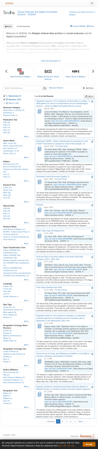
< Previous (50, 421)
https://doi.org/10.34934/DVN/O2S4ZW (68, 269)
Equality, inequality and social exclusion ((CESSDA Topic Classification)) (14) (16, 262)
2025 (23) (6, 211)
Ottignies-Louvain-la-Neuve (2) (14, 354)
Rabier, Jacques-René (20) (12, 146)
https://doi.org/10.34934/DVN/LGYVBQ (58, 402)
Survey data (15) (9, 307)
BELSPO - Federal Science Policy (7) (16, 232)
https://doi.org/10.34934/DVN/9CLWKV (58, 333)
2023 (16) (6, 216)
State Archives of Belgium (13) (14, 229)
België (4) (6, 396)
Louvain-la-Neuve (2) (10, 351)
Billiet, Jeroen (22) (9, 143)
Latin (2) (6, 294)
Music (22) (7, 192)
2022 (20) (6, 218)
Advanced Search (56, 87)
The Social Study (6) (10, 234)
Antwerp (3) (7, 333)
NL (73, 445)
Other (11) (7, 177)
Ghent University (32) (11, 372)
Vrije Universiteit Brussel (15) (13, 382)
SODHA (9, 3)
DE (60, 445)
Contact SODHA (78, 26)
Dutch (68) (7, 291)
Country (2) (7, 403)
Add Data (89, 88)
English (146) (8, 286)
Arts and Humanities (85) (12, 166)
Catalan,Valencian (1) (11, 296)
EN (64, 445)
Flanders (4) (7, 330)
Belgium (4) (7, 393)
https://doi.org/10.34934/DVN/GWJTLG (59, 156)
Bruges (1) (7, 361)
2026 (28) (6, 208)
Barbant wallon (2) (9, 341)
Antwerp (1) (7, 356)
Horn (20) (6, 198)
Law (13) (6, 174)
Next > (81, 421)
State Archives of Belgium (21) (14, 377)
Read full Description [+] (51, 60)
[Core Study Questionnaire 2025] (39, 292)
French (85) (7, 289)
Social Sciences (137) (11, 164)
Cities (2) (6, 401)
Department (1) (8, 112)
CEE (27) (6, 375)
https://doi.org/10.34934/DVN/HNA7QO (65, 121)
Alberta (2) (7, 338)
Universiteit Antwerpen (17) (13, 380)
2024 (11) (6, 213)
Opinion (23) (7, 190)
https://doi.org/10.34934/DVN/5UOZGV (68, 184)
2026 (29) (6, 122)
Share (91, 26)
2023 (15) (6, 130)
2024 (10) (6, 127)
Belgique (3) (7, 398)
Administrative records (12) (12, 309)
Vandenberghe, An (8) (11, 151)
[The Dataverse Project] (87, 436)
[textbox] (22, 88)
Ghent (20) (7, 195)
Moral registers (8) (9, 312)
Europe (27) (7, 187)
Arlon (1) (6, 359)
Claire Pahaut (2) (9, 239)
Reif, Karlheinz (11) (10, 148)
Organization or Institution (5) (13, 110)
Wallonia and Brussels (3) (12, 335)
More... (27, 136)
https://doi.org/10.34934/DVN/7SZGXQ (58, 295)
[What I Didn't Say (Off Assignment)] (39, 236)
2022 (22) (6, 132)
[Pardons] (39, 210)
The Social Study (61, 146)
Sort (90, 96)
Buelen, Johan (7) (9, 153)
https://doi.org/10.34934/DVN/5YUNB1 (58, 368)
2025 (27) (6, 125)
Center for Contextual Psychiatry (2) (16, 237)
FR (69, 445)
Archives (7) (7, 317)
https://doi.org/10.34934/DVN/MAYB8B (58, 239)
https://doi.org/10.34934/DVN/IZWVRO (59, 213)
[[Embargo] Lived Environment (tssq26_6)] (39, 181)
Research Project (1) (10, 115)
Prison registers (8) (10, 315)
